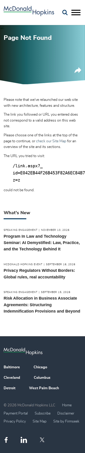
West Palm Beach (44, 388)
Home (67, 405)
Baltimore (12, 367)
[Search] (65, 12)
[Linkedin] (24, 440)
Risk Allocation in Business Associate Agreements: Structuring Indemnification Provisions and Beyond (42, 304)
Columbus (42, 377)
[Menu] (75, 12)
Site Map (39, 421)
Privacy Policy (15, 421)
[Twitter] (42, 440)
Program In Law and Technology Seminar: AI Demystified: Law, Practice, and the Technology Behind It (42, 243)
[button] (78, 72)
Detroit (9, 388)
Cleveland (12, 377)
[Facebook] (6, 440)
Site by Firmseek (66, 421)
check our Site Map (51, 141)
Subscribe (43, 413)
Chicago (40, 367)
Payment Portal (16, 413)
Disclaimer (65, 413)
